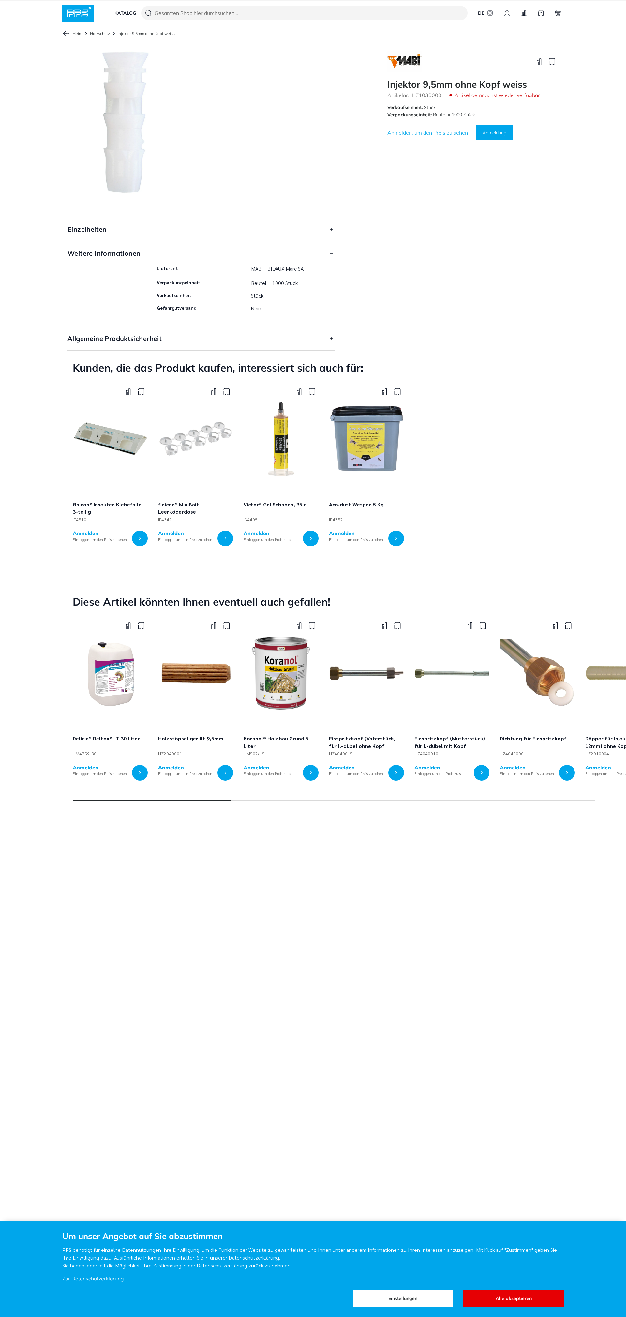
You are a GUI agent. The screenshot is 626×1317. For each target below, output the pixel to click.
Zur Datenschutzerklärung (93, 1278)
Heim (77, 33)
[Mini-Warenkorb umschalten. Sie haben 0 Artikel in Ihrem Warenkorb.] (558, 13)
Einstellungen (402, 1298)
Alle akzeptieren (514, 1298)
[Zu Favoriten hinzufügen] (552, 61)
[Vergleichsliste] (524, 13)
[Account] (507, 13)
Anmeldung (494, 132)
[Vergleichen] (538, 61)
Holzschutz (100, 33)
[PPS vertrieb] (78, 13)
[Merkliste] (541, 13)
